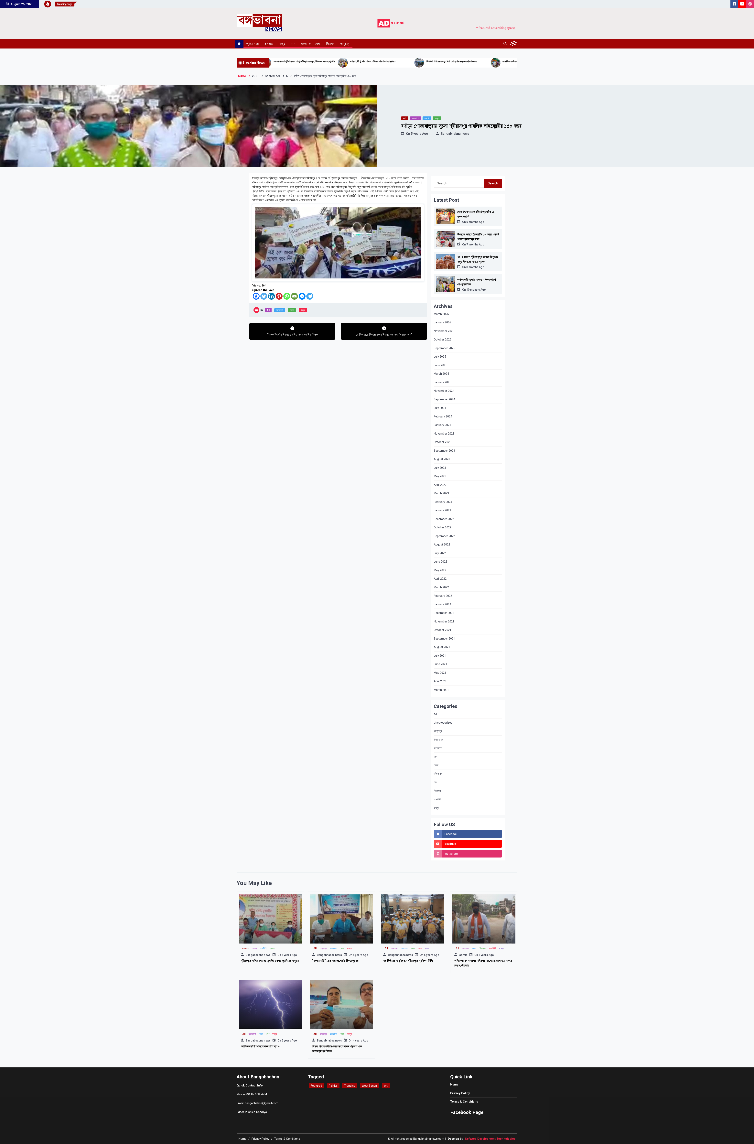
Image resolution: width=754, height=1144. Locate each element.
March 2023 (441, 493)
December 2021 (444, 613)
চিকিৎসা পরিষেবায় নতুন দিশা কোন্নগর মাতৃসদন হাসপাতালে (328, 61)
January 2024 (442, 425)
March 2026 (441, 314)
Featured (316, 1085)
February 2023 (443, 502)
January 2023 (442, 510)
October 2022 (442, 527)
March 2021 (441, 690)
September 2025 (444, 348)
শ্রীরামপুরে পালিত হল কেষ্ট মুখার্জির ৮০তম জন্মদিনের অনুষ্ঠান (270, 961)
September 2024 (444, 399)
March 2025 (441, 373)
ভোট (386, 1085)
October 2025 (442, 339)
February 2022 (443, 596)
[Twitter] (263, 296)
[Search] (505, 44)
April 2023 (440, 485)
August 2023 (442, 459)
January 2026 (442, 322)
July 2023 (440, 467)
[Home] (239, 44)
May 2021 (440, 673)
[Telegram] (309, 296)
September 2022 (444, 536)
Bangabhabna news (455, 133)
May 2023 (440, 476)
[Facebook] (256, 296)
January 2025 (442, 382)
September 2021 (444, 638)
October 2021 (442, 630)
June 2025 (440, 365)
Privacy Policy (460, 1093)
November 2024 (444, 391)
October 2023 (442, 442)
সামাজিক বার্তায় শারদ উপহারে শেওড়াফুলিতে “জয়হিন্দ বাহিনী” (406, 61)
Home (454, 1084)
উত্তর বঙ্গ (438, 739)
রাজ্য (282, 44)
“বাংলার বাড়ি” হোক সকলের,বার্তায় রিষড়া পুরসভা (335, 961)
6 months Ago (475, 221)
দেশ (293, 44)
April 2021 (440, 681)
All (404, 118)
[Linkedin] (271, 296)
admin (463, 954)
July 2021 (440, 655)
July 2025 (440, 356)
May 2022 (440, 570)
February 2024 (443, 416)
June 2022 (440, 561)
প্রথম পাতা (252, 44)
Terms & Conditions (464, 1101)
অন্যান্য (345, 44)
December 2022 (444, 519)
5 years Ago (419, 133)
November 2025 (444, 331)
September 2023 (444, 450)
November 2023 (444, 433)
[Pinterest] (279, 296)
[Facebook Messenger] (302, 296)
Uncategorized (443, 722)
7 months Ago (475, 244)
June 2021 (440, 664)
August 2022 (442, 544)
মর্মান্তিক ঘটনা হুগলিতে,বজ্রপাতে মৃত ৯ (260, 1046)
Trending (349, 1085)
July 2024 (440, 408)
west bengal (369, 1085)
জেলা (304, 44)
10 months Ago (476, 289)
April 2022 (440, 578)
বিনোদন (330, 44)
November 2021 (444, 621)
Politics (333, 1085)
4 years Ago (360, 1040)
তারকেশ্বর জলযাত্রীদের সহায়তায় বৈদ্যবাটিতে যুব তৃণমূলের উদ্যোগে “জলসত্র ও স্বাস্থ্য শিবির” (485, 63)
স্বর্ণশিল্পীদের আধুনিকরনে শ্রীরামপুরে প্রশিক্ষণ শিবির (408, 961)
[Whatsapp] (286, 296)
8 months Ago (475, 267)
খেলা (317, 44)
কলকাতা (268, 44)
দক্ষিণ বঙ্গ (438, 774)
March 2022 (441, 587)
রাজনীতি (437, 799)
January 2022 (442, 604)
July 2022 (440, 553)
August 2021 (442, 647)
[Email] (294, 296)
